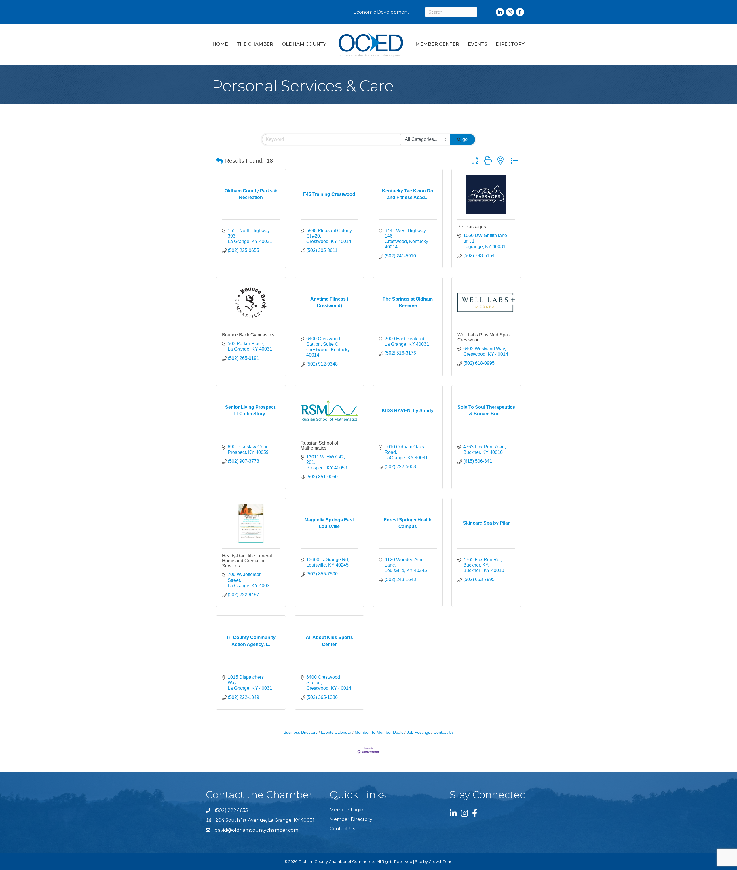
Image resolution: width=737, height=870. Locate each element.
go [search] (465, 139)
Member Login (346, 809)
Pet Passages (471, 226)
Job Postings (418, 732)
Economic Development (381, 12)
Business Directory (301, 732)
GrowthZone (441, 861)
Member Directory (351, 819)
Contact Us (444, 732)
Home (220, 44)
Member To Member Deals (379, 732)
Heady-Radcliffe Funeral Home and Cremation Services (247, 560)
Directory (510, 44)
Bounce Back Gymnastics (248, 334)
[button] (219, 161)
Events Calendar (336, 732)
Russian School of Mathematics (319, 446)
